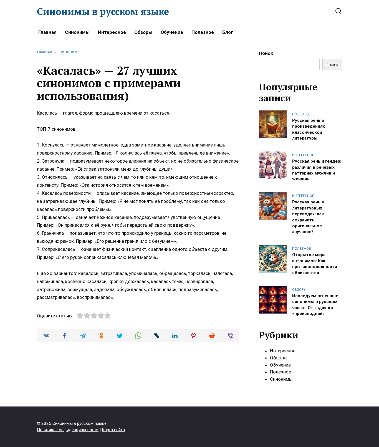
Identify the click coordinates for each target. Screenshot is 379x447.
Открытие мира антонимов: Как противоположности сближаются (314, 263)
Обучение (172, 32)
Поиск (266, 53)
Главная (47, 32)
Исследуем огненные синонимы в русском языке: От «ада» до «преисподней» (315, 304)
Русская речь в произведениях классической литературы (308, 129)
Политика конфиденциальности (67, 429)
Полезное (202, 32)
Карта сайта (113, 429)
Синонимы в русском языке (103, 11)
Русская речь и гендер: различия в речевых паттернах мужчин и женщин (316, 170)
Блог (227, 32)
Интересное (112, 32)
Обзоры (143, 32)
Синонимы (77, 32)
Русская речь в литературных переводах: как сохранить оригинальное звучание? (308, 216)
